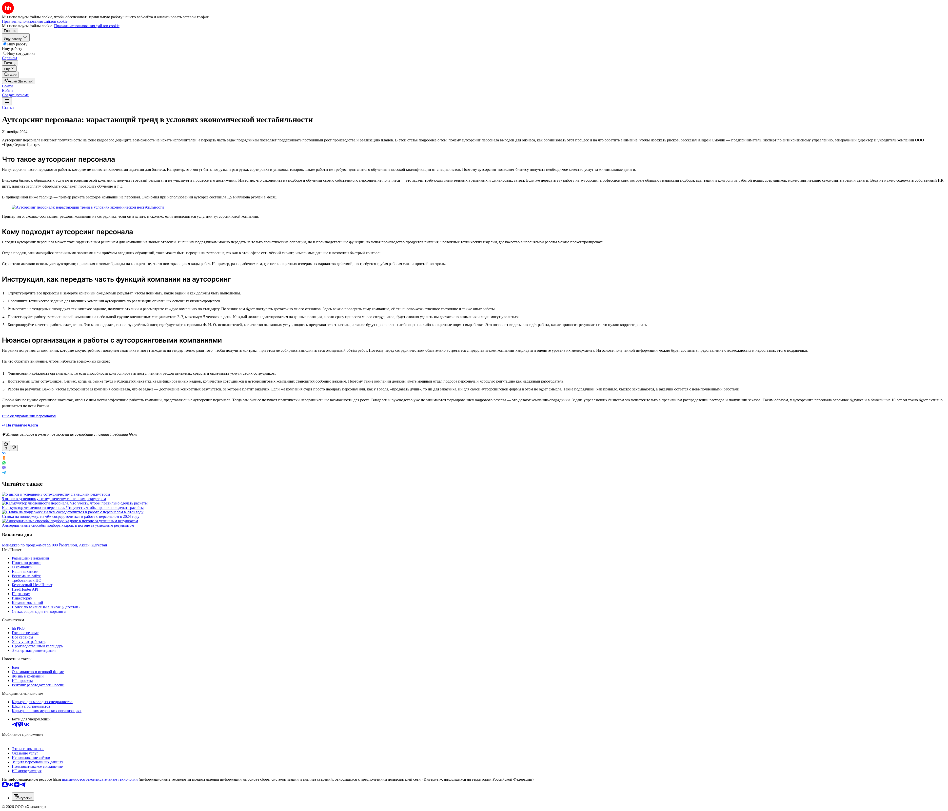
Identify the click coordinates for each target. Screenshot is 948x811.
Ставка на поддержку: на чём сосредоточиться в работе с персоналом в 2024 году (70, 516)
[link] (10, 75)
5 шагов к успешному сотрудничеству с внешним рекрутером (54, 499)
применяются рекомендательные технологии (100, 779)
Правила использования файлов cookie (86, 26)
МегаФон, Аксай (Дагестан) (84, 545)
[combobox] (23, 796)
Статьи (8, 107)
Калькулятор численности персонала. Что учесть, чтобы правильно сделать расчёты (73, 507)
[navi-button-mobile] (7, 101)
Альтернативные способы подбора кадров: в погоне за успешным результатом (68, 525)
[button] (7, 86)
